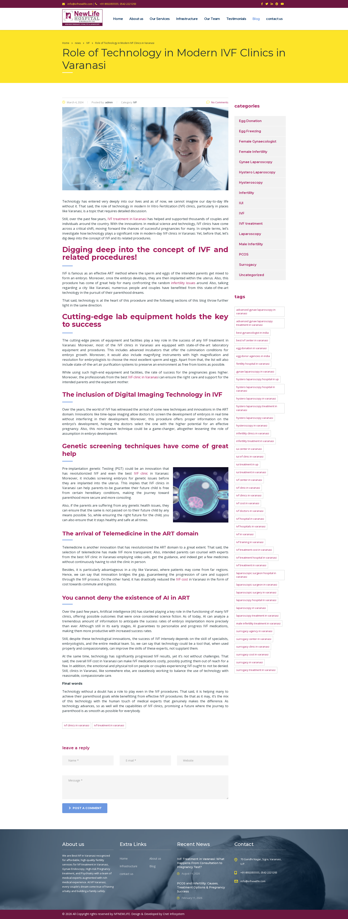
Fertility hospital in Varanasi (252, 363)
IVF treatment (251, 224)
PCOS (244, 254)
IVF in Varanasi (245, 534)
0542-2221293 (128, 4)
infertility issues (183, 283)
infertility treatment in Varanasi (255, 441)
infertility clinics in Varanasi (252, 433)
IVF (241, 213)
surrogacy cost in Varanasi (252, 654)
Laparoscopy (250, 234)
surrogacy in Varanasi (249, 662)
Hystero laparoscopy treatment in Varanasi (256, 408)
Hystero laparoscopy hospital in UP (257, 379)
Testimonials (236, 19)
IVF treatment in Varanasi (109, 725)
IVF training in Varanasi (249, 542)
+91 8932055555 (109, 4)
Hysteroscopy (251, 182)
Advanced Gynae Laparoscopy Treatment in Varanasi (254, 323)
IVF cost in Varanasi (247, 503)
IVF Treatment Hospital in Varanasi (256, 557)
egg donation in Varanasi (251, 348)
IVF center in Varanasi (249, 480)
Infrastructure (187, 19)
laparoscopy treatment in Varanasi (257, 615)
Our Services (160, 19)
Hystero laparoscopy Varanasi (254, 418)
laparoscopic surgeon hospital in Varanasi (256, 575)
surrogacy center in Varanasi (253, 639)
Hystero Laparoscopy (257, 172)
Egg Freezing (250, 131)
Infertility (246, 193)
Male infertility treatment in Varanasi (258, 623)
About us (136, 19)
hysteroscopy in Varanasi (251, 425)
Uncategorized (251, 275)
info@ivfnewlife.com (79, 4)
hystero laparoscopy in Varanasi (256, 398)
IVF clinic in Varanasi (248, 488)
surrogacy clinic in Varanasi (252, 646)
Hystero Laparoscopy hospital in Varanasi (255, 389)
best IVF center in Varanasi (252, 340)
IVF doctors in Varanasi (249, 511)
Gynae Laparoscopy (255, 162)
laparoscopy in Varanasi (251, 608)
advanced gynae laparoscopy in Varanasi (256, 311)
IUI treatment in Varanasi (251, 472)
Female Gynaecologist (257, 141)
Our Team (212, 19)
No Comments (219, 102)
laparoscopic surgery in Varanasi (256, 592)
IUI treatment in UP (247, 464)
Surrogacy (247, 265)
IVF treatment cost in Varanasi (254, 550)
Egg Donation (250, 121)
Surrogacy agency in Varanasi (254, 631)
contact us (274, 19)
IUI (241, 203)
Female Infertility (253, 152)
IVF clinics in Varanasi (76, 725)
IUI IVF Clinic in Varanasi (249, 456)
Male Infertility (251, 244)
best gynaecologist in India (252, 332)
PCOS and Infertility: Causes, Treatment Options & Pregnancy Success (201, 887)
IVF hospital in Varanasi (250, 519)
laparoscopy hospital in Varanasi (256, 600)
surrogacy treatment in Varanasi (256, 670)
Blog (256, 19)
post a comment (87, 808)
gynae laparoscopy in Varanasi (255, 371)
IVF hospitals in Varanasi (250, 526)
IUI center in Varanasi (249, 449)
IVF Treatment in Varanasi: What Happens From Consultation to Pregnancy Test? (200, 863)
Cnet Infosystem (173, 914)
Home (118, 19)
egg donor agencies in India (253, 356)
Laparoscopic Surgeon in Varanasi (256, 584)
